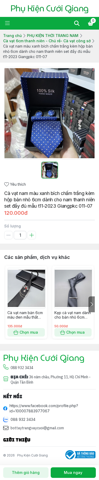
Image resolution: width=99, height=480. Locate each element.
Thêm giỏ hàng (26, 472)
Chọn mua (29, 332)
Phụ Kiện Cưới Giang (32, 455)
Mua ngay (73, 472)
